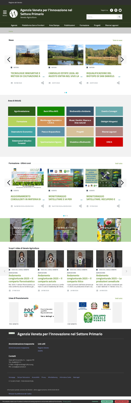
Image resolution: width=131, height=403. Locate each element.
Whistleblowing (52, 377)
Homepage (12, 377)
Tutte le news (117, 40)
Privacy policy (67, 401)
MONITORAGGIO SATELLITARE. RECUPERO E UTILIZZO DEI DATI (100, 199)
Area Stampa (54, 25)
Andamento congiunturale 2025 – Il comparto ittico (79, 278)
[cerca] (119, 17)
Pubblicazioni (69, 25)
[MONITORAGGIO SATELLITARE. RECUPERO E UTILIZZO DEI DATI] (103, 178)
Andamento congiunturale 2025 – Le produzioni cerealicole (109, 278)
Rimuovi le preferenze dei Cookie (20, 393)
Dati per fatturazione (23, 377)
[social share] (42, 83)
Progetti (97, 25)
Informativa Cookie (65, 377)
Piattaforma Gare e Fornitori (33, 25)
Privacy (44, 377)
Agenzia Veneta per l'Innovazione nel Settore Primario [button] (60, 334)
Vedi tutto (118, 163)
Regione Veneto (43, 348)
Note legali (76, 377)
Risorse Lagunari (111, 25)
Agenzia (14, 25)
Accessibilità (35, 377)
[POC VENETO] (36, 312)
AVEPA (40, 351)
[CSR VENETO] (95, 312)
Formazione (85, 25)
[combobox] (104, 16)
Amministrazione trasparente (19, 348)
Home (11, 31)
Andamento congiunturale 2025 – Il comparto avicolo (50, 278)
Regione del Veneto (15, 2)
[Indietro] (9, 59)
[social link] (111, 10)
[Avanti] (122, 59)
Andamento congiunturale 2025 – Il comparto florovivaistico (22, 278)
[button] (5, 14)
